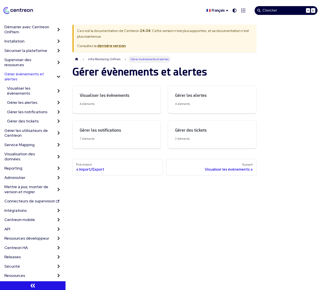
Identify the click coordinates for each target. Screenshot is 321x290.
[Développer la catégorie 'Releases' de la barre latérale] (58, 257)
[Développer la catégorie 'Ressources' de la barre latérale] (58, 275)
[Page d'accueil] (76, 59)
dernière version (111, 46)
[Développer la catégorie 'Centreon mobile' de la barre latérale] (58, 220)
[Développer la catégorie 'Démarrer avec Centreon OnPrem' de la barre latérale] (58, 29)
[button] (243, 10)
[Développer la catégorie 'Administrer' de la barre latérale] (58, 177)
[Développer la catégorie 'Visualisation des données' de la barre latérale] (58, 156)
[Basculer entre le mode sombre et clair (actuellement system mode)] (234, 10)
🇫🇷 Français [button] (215, 10)
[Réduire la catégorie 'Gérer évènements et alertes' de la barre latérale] (58, 76)
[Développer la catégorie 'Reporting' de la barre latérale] (58, 168)
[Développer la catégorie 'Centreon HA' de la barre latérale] (58, 248)
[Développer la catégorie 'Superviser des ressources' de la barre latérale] (58, 62)
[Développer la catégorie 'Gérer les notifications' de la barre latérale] (58, 112)
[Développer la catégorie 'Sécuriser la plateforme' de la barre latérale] (58, 50)
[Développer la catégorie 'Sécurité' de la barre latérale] (58, 266)
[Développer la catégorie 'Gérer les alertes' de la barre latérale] (58, 102)
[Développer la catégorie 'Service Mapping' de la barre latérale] (58, 145)
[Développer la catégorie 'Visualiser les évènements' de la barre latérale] (58, 90)
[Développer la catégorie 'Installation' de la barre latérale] (58, 41)
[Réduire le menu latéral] (33, 285)
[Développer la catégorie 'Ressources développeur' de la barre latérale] (58, 238)
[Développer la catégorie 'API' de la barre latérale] (58, 229)
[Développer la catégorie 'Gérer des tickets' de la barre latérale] (58, 121)
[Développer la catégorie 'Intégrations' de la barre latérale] (58, 210)
